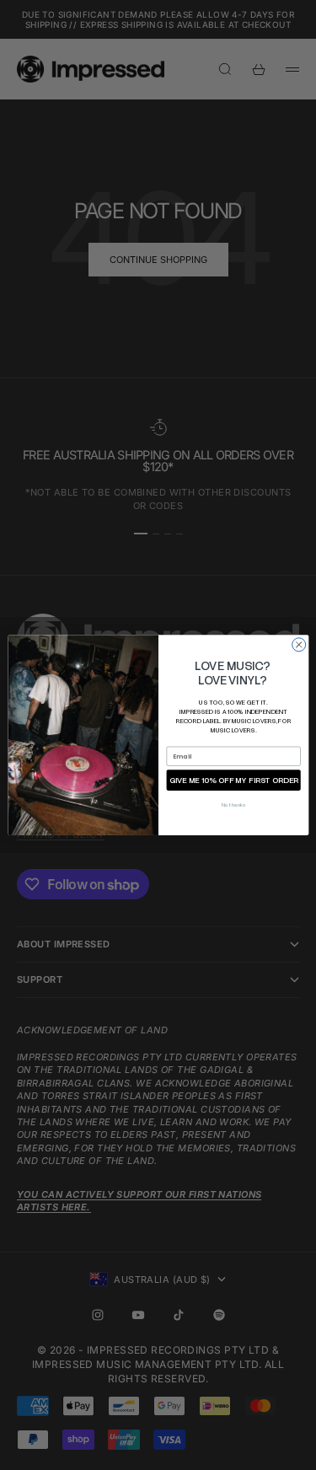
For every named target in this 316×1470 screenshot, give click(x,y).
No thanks (233, 804)
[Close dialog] (298, 645)
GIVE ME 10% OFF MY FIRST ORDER (233, 780)
